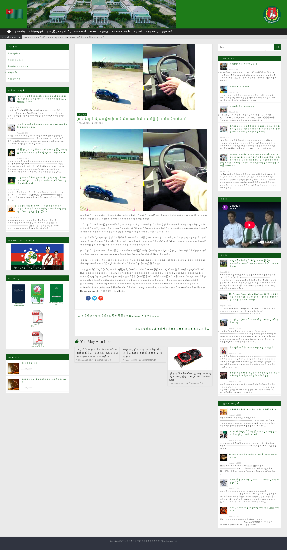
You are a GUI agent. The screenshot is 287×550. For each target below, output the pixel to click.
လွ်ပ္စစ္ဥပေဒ (29, 363)
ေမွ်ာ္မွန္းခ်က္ (12, 72)
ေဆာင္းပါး (126, 31)
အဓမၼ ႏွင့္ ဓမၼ (239, 86)
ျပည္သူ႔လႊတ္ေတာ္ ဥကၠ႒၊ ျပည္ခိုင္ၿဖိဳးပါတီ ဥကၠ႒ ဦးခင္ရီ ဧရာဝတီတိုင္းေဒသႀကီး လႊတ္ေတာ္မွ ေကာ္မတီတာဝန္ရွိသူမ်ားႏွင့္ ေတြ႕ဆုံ (42, 209)
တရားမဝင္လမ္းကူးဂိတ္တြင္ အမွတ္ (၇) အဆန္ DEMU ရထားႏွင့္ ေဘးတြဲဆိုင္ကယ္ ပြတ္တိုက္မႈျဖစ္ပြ (64, 37)
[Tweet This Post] (94, 297)
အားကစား (92, 31)
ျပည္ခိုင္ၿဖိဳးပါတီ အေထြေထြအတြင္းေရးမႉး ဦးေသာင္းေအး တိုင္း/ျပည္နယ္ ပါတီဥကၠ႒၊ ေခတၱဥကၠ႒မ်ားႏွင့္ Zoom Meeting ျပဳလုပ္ (41, 99)
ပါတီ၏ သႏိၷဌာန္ (15, 60)
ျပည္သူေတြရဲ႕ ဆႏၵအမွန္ (241, 106)
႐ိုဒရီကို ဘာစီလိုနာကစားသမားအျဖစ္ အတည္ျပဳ (251, 347)
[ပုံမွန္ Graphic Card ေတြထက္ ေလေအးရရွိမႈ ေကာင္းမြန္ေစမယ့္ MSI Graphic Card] (190, 348)
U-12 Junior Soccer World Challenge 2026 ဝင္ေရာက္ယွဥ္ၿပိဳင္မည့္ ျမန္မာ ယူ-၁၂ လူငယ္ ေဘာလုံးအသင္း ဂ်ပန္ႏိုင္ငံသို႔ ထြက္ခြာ (253, 297)
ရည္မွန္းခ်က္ (13, 79)
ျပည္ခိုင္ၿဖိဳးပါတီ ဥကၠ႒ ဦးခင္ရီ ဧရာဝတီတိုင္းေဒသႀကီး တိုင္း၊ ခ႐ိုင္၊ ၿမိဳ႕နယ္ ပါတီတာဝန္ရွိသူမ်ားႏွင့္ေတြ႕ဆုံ (41, 181)
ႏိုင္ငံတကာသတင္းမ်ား (77, 31)
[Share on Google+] (100, 297)
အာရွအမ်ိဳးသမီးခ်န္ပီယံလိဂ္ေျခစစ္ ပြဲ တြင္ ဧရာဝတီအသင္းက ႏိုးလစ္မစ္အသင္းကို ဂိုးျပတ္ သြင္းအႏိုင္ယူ (254, 263)
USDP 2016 (98, 123)
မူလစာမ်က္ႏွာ (19, 31)
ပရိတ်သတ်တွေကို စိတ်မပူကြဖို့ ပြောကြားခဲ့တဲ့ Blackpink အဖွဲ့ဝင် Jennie (118, 315)
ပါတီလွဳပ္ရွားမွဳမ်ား (35, 32)
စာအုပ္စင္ (150, 31)
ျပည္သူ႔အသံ (165, 31)
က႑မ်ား (114, 32)
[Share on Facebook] (88, 297)
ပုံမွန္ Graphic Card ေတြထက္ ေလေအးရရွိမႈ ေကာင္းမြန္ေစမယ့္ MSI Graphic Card (190, 376)
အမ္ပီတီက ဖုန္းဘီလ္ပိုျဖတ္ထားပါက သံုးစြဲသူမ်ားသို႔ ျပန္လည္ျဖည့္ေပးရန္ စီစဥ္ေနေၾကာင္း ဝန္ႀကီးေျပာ (97, 353)
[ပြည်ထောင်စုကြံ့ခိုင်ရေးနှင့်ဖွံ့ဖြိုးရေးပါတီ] (14, 10)
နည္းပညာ (103, 31)
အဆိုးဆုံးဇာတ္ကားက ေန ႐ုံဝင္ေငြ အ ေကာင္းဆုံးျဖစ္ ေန (253, 409)
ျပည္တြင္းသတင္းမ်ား (57, 31)
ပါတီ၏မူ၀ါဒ (13, 54)
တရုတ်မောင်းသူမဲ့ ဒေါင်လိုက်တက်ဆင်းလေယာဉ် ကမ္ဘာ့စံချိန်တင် (172, 329)
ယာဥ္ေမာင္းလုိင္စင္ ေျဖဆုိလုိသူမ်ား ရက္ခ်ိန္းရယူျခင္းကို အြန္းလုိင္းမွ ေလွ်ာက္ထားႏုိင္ (142, 353)
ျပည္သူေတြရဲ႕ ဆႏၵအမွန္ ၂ (243, 64)
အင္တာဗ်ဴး (137, 31)
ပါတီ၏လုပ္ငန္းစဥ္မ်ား (17, 66)
